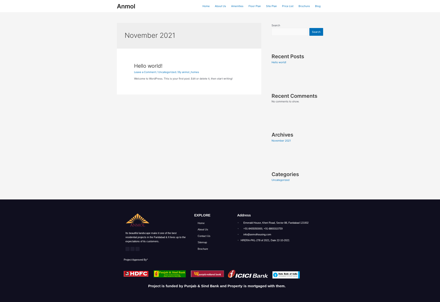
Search (276, 25)
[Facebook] (127, 249)
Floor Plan (255, 6)
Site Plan (271, 6)
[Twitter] (132, 249)
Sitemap (202, 242)
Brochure (304, 6)
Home (206, 6)
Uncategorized (167, 72)
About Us (220, 6)
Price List (287, 6)
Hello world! (148, 66)
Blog (318, 6)
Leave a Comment (145, 72)
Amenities (237, 6)
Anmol (126, 6)
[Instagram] (137, 249)
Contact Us (204, 235)
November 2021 (281, 140)
